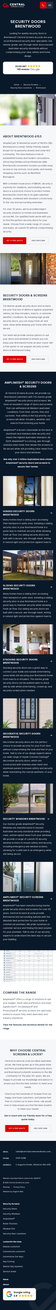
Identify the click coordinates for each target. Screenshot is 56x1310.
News (5, 1279)
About (6, 1284)
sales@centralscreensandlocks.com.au (35, 1151)
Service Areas (9, 1271)
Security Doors (10, 1209)
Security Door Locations (14, 1234)
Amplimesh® (9, 1219)
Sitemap (6, 1187)
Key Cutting (8, 1261)
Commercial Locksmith (14, 1251)
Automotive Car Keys (13, 1256)
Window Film (9, 1229)
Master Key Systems (13, 1266)
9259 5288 (21, 1158)
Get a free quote (14, 241)
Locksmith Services (12, 1242)
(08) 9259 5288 (38, 241)
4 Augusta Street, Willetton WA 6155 (33, 1165)
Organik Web (18, 1192)
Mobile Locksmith (11, 1246)
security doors (44, 1068)
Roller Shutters (10, 1224)
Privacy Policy (19, 1187)
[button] (28, 68)
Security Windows (11, 1214)
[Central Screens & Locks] (14, 5)
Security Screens (11, 1204)
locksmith (26, 1072)
